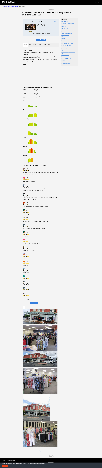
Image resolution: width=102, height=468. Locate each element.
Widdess (63, 61)
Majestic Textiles (64, 48)
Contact (97, 2)
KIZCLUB (63, 47)
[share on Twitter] (51, 10)
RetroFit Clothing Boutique (66, 45)
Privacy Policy (51, 462)
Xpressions (63, 56)
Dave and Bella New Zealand (67, 43)
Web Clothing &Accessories (66, 33)
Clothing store (8, 6)
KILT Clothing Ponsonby (66, 63)
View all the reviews (41, 39)
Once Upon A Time (65, 28)
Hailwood (63, 38)
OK (5, 465)
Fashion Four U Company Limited (67, 23)
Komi (62, 40)
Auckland (12, 6)
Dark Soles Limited (65, 55)
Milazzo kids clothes (65, 36)
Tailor (62, 50)
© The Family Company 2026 (9, 460)
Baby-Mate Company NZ (66, 58)
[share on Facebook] (49, 10)
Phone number (34, 303)
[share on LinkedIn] (53, 10)
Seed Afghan (63, 31)
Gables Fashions (64, 21)
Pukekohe (16, 6)
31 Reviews (55, 21)
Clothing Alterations (65, 35)
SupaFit (62, 60)
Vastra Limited (64, 41)
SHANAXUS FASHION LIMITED (67, 24)
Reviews (4, 6)
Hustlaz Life (63, 26)
